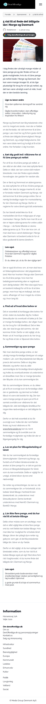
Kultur (5, 672)
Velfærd (6, 685)
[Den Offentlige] (19, 4)
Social (5, 689)
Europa (6, 656)
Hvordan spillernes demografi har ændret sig (24, 105)
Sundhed (7, 648)
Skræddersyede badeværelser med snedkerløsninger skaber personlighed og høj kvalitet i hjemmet (24, 575)
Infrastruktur (8, 644)
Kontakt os (8, 635)
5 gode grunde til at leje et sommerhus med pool (22, 583)
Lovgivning (8, 681)
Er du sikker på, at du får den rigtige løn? (23, 260)
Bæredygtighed (10, 652)
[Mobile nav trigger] (40, 4)
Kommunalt (8, 660)
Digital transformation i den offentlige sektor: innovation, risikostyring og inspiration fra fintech (21, 113)
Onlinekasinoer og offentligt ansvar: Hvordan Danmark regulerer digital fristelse (21, 253)
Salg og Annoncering (12, 638)
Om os (6, 629)
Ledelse (6, 664)
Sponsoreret (21, 14)
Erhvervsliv (8, 668)
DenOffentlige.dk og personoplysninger (20, 632)
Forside (8, 14)
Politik (5, 677)
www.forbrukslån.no (12, 429)
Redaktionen (11, 30)
